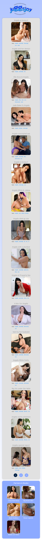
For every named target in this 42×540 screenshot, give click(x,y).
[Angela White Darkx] (21, 372)
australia (21, 43)
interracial (17, 158)
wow (19, 45)
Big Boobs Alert (28, 500)
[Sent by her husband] (21, 343)
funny (25, 298)
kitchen (25, 411)
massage (26, 43)
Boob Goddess (13, 518)
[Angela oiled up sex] (21, 230)
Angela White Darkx (21, 360)
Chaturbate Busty (13, 500)
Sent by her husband (21, 332)
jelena (23, 213)
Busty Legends (28, 518)
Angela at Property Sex (21, 275)
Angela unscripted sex (21, 134)
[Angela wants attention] (21, 428)
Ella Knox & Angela (21, 77)
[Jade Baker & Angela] (21, 117)
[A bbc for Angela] (21, 315)
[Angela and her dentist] (21, 60)
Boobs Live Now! (13, 534)
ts (28, 241)
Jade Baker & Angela (21, 105)
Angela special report (21, 445)
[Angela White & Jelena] (21, 202)
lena (20, 468)
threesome (17, 102)
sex (16, 45)
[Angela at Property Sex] (21, 287)
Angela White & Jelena (21, 190)
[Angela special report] (21, 457)
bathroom (26, 269)
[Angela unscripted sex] (21, 145)
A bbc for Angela (21, 304)
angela (16, 43)
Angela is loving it (21, 20)
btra (20, 100)
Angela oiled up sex (21, 219)
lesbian (20, 128)
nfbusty (25, 439)
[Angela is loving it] (21, 32)
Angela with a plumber (21, 247)
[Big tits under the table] (21, 400)
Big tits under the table (21, 389)
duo (22, 100)
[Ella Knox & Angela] (21, 88)
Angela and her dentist (21, 49)
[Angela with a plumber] (21, 258)
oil (24, 241)
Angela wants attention (21, 417)
